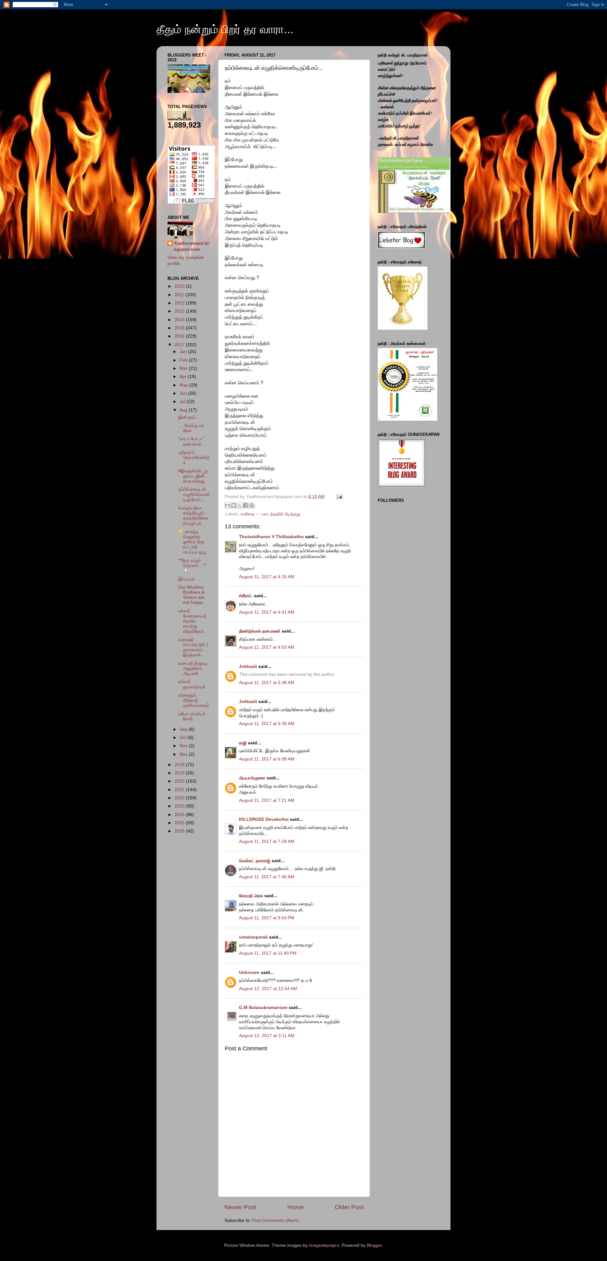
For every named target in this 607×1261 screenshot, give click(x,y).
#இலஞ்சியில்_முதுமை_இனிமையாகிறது (193, 476)
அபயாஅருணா (252, 778)
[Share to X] (239, 505)
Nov (184, 745)
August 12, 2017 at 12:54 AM (268, 988)
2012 (180, 303)
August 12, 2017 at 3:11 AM (266, 1035)
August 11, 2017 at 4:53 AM (266, 647)
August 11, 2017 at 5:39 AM (266, 723)
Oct (184, 737)
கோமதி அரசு (251, 895)
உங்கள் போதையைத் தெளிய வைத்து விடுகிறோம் (192, 621)
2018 (180, 764)
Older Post (349, 1207)
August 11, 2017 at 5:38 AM (266, 682)
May (184, 385)
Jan (184, 351)
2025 (180, 822)
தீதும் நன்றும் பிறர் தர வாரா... (224, 29)
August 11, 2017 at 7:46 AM (266, 876)
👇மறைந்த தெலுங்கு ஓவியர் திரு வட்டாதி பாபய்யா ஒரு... (194, 542)
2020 (180, 781)
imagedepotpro (324, 1245)
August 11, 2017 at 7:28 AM (266, 841)
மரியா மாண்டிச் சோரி (192, 716)
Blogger (374, 1245)
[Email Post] (338, 496)
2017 (180, 344)
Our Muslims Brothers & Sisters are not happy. (191, 595)
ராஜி (243, 743)
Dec (184, 754)
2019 (180, 773)
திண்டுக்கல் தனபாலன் (259, 631)
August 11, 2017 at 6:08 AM (266, 759)
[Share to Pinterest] (251, 505)
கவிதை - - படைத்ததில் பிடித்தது (270, 514)
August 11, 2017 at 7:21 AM (266, 800)
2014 (180, 319)
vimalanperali (253, 937)
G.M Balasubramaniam (263, 1007)
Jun (184, 393)
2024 (180, 814)
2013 (180, 311)
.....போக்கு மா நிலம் (191, 428)
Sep (184, 729)
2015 (180, 328)
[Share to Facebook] (245, 505)
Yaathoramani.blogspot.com (191, 246)
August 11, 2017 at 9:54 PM (266, 918)
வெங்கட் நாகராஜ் (254, 860)
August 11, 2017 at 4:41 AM (266, 612)
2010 (180, 286)
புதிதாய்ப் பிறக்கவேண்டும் (193, 457)
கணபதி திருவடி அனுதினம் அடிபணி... (193, 668)
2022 (180, 798)
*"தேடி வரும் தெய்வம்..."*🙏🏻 (192, 565)
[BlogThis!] (233, 505)
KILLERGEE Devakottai (264, 819)
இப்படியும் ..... (190, 579)
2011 (180, 294)
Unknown (249, 972)
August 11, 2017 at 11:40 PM (268, 953)
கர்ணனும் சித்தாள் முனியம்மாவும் (193, 700)
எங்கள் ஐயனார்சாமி (191, 684)
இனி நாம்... (188, 417)
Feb (184, 360)
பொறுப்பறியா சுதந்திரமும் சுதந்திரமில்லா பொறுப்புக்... (193, 516)
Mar (184, 368)
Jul (183, 401)
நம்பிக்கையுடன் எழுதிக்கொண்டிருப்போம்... (194, 494)
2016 (180, 336)
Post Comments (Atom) (275, 1220)
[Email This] (227, 505)
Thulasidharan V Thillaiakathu (271, 536)
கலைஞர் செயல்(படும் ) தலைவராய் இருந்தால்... (193, 647)
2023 (180, 806)
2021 (180, 789)
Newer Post (240, 1207)
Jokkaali (248, 666)
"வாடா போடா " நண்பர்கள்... (191, 441)
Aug (184, 410)
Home (295, 1207)
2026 (180, 831)
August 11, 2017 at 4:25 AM (266, 576)
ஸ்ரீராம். (246, 595)
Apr (184, 376)
